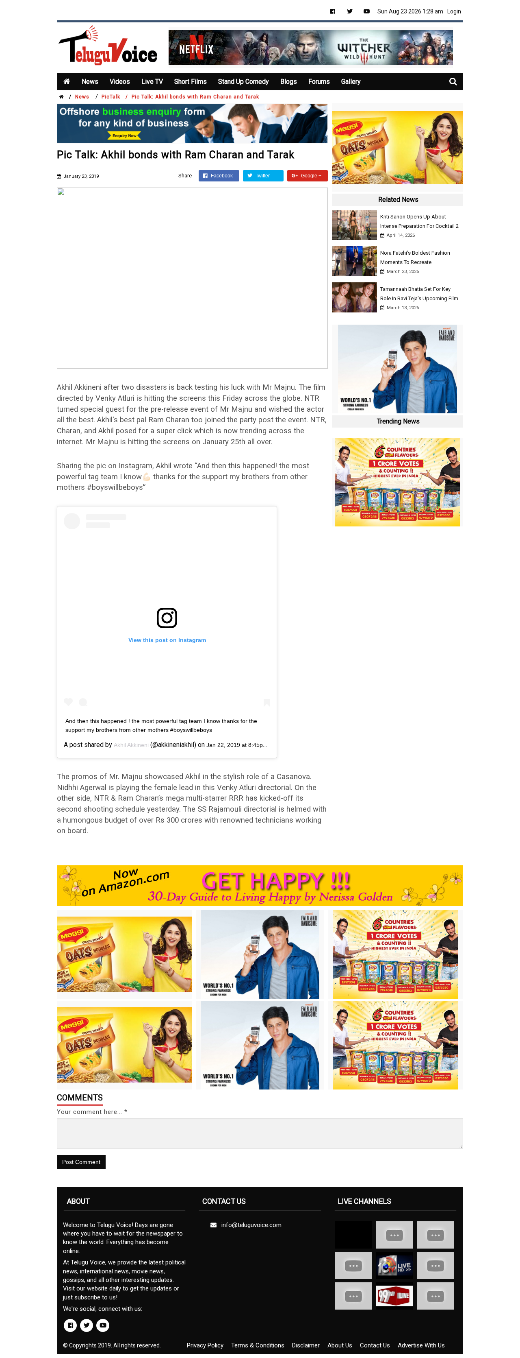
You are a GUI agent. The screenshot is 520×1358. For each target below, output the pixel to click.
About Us (339, 1345)
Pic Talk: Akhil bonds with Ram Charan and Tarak (195, 97)
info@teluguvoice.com (250, 1225)
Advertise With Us (421, 1345)
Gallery (351, 81)
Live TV (152, 81)
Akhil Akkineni (131, 745)
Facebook (221, 176)
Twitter (262, 176)
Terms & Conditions (257, 1345)
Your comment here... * (92, 1112)
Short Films (190, 81)
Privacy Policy (205, 1345)
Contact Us (375, 1345)
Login (454, 11)
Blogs (288, 81)
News (90, 81)
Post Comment (81, 1162)
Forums (319, 81)
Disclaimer (306, 1345)
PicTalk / (115, 97)
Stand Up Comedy (243, 81)
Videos (120, 81)
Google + (310, 176)
